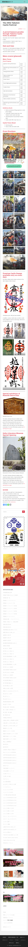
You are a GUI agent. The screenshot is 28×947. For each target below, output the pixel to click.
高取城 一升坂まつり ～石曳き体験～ (11, 621)
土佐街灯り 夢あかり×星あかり (9, 749)
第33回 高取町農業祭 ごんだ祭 (9, 664)
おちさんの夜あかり (7, 832)
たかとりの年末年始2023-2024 (9, 803)
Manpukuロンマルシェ (8, 843)
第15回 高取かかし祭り (8, 685)
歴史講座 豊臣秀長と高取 (8, 701)
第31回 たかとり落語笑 (8, 667)
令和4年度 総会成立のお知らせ (9, 763)
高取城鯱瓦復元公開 (7, 592)
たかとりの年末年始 (8, 922)
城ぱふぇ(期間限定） (7, 741)
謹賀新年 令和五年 (7, 640)
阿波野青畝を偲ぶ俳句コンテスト (10, 629)
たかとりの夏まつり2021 (8, 813)
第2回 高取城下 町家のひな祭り (10, 669)
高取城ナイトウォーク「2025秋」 (10, 608)
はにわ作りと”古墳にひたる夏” (9, 784)
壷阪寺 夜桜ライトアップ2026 (9, 736)
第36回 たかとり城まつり (8, 653)
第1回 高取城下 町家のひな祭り (10, 677)
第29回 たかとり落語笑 (8, 675)
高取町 (4, 912)
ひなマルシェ (6, 779)
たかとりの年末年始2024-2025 (9, 800)
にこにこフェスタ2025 (8, 789)
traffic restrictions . (12, 502)
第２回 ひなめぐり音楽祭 (8, 672)
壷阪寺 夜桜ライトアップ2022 (9, 739)
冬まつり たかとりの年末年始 (9, 752)
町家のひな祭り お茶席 (8, 688)
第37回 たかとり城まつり (8, 651)
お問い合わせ (11, 942)
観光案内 (4, 937)
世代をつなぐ (6, 765)
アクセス (16, 940)
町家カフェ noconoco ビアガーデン (11, 691)
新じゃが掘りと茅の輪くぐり (9, 709)
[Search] (23, 512)
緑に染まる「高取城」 (8, 648)
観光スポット (22, 937)
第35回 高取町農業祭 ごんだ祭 (9, 656)
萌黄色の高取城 (6, 645)
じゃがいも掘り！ (7, 821)
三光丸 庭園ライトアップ (8, 771)
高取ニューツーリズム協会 (9, 915)
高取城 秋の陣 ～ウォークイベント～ (11, 619)
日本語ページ (22, 28)
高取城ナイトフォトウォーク (9, 600)
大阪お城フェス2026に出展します (10, 723)
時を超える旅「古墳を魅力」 (9, 707)
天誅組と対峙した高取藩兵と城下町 (10, 720)
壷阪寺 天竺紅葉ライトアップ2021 (10, 733)
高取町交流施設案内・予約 (13, 937)
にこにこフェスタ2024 (8, 792)
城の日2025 (5, 744)
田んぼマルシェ (6, 696)
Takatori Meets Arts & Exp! (9, 840)
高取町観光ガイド (7, 2)
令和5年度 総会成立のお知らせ (9, 760)
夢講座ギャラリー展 (7, 728)
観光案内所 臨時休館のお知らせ (10, 643)
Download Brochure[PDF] (14, 166)
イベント (11, 940)
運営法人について (7, 927)
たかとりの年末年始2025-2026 (9, 797)
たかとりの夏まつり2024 (8, 811)
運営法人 (17, 942)
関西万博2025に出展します (9, 632)
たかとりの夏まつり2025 (8, 808)
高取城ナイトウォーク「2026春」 (10, 605)
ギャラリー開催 (6, 824)
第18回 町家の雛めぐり (8, 680)
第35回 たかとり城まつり (8, 659)
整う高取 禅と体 (6, 715)
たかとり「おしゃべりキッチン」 (10, 816)
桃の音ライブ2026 (7, 704)
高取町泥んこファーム (8, 917)
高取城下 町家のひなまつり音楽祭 (10, 595)
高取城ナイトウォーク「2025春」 (10, 611)
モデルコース (5, 940)
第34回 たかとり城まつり (8, 661)
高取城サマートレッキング (9, 616)
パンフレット (23, 940)
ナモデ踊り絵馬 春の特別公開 (9, 795)
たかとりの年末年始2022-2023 (9, 805)
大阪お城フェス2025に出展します (10, 725)
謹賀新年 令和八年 (7, 637)
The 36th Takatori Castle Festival (10, 837)
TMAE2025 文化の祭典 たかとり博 (10, 835)
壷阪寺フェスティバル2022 (9, 731)
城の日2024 (5, 747)
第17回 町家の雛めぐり (8, 683)
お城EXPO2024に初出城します (9, 829)
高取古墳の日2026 (7, 624)
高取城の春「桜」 (7, 597)
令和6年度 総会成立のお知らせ (9, 757)
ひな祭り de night (7, 776)
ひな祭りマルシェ (7, 773)
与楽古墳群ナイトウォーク (9, 768)
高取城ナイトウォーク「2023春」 (10, 613)
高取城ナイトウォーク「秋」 (9, 603)
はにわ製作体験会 (7, 781)
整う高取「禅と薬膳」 (8, 712)
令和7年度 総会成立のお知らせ (9, 755)
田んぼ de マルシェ (7, 699)
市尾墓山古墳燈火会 (7, 717)
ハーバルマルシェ (7, 787)
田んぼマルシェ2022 (7, 693)
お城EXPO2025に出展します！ (9, 827)
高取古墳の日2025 (7, 627)
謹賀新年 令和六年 (7, 635)
